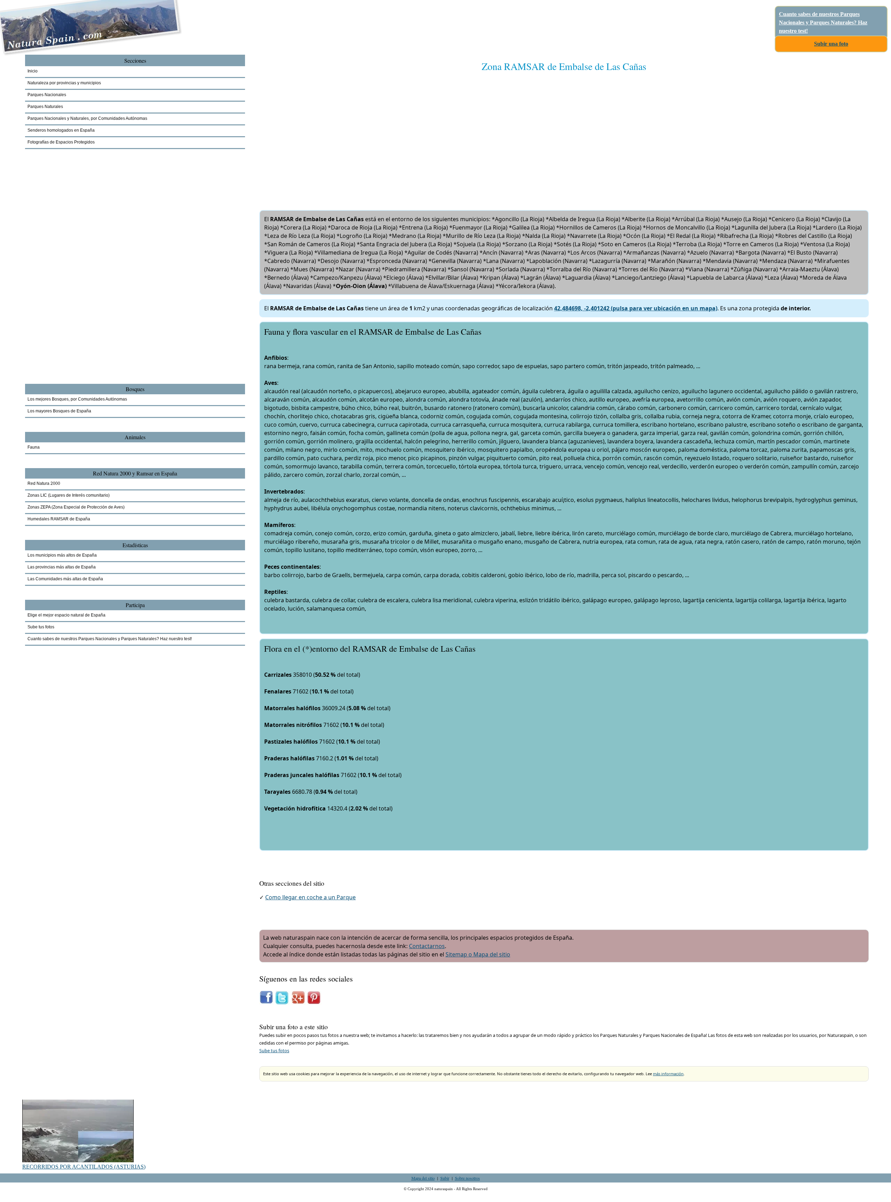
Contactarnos (427, 946)
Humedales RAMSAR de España (58, 519)
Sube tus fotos (274, 1050)
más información (668, 1073)
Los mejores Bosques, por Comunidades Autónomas (77, 399)
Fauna (33, 447)
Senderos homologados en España (61, 130)
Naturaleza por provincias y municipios (64, 82)
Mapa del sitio (423, 1178)
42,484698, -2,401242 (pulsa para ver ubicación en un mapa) (635, 308)
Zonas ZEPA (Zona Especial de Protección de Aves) (76, 507)
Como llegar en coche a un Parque (310, 897)
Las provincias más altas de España (61, 567)
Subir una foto (831, 44)
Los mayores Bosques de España (59, 411)
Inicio (32, 71)
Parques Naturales (45, 106)
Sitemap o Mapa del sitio (478, 954)
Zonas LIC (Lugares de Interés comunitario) (68, 495)
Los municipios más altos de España (62, 555)
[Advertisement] (468, 134)
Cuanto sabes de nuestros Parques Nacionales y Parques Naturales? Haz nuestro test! (823, 22)
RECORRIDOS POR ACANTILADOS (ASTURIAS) (83, 1167)
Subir (444, 1178)
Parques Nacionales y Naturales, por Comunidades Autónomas (87, 118)
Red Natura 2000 (43, 483)
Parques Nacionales (46, 94)
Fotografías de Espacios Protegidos (61, 142)
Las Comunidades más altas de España (65, 578)
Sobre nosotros (467, 1178)
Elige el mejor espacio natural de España (66, 615)
